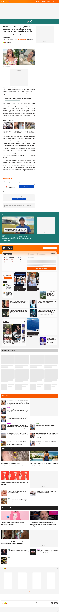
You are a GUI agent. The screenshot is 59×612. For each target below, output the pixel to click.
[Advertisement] (39, 501)
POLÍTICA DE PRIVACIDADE (40, 602)
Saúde (8, 181)
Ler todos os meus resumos (41, 268)
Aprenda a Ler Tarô (8, 278)
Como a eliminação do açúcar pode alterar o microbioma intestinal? (12, 523)
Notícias (17, 181)
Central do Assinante (46, 1)
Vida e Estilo (23, 181)
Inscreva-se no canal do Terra (12, 100)
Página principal (6, 2)
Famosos (8, 407)
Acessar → (11, 282)
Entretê (8, 415)
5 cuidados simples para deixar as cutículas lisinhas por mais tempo (17, 492)
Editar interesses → (53, 253)
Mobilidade (9, 431)
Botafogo (37, 423)
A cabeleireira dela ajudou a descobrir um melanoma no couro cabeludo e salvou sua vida (13, 464)
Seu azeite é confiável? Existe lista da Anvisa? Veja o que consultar (17, 559)
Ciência (12, 181)
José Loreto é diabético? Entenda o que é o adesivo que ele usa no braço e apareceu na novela (14, 542)
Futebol (37, 440)
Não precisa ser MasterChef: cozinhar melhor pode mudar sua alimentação (46, 492)
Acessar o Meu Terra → (19, 248)
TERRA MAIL (38, 1)
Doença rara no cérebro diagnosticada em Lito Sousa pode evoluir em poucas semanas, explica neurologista (43, 524)
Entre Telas (9, 423)
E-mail (53, 1)
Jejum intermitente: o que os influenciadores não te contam (14, 483)
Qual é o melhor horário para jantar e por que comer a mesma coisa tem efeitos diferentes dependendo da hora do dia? (17, 500)
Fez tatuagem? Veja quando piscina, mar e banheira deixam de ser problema (44, 464)
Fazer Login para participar (19, 198)
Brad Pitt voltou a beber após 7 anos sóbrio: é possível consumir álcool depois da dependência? (18, 551)
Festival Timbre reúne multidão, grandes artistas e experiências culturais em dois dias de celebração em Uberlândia (47, 551)
